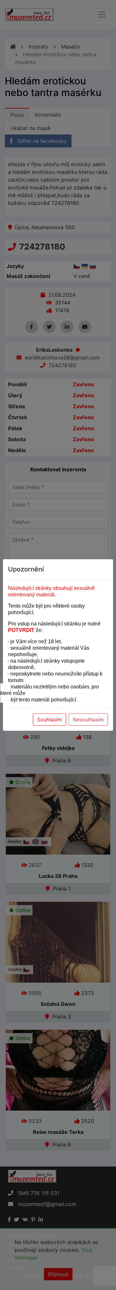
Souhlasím (49, 719)
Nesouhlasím (88, 719)
